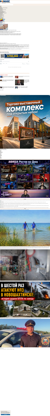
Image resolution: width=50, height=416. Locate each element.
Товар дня (1, 23)
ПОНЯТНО (5, 414)
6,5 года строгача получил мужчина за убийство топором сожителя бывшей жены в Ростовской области (32, 247)
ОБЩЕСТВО (1, 13)
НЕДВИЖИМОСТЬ (2, 12)
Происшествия (4, 52)
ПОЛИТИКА (1, 14)
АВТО (0, 6)
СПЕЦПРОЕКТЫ (2, 15)
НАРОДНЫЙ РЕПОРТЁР (3, 11)
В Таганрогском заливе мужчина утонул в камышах (5, 246)
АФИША (1, 7)
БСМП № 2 (1, 52)
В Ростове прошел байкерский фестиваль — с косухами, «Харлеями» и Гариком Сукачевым (19, 246)
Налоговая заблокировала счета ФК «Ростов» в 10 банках (22, 248)
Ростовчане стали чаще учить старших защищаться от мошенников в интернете (9, 248)
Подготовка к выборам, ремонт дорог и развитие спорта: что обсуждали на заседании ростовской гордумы (12, 247)
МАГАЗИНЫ (3, 21)
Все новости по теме (2, 30)
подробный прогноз (2, 149)
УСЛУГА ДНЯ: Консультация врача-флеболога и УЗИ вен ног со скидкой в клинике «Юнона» (10, 31)
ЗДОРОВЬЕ (1, 8)
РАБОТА (4, 19)
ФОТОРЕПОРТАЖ (2, 16)
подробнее (5, 149)
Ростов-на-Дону (7, 52)
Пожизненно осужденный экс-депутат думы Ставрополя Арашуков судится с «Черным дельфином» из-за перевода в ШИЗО (12, 205)
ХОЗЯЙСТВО (1, 17)
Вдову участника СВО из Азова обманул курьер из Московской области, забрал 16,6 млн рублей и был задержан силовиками (28, 318)
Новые (1, 63)
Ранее (6, 63)
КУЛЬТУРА (1, 10)
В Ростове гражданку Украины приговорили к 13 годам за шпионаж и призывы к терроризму (20, 209)
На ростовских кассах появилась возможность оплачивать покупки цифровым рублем (34, 203)
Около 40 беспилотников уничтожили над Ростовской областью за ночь (30, 205)
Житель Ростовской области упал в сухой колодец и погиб (6, 209)
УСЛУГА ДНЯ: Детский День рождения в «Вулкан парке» (6, 32)
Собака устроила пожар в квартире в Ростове (33, 246)
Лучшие (4, 63)
